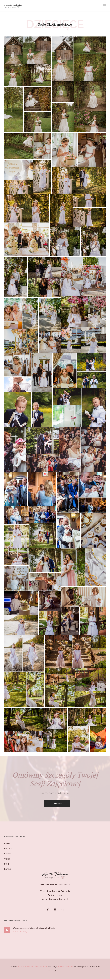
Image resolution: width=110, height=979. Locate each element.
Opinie (7, 859)
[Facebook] (48, 909)
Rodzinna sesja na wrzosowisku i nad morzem (35, 928)
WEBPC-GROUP (64, 966)
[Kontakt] (62, 909)
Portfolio (8, 849)
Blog (6, 864)
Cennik (7, 854)
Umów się (57, 804)
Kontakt (7, 869)
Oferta (7, 843)
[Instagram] (55, 909)
